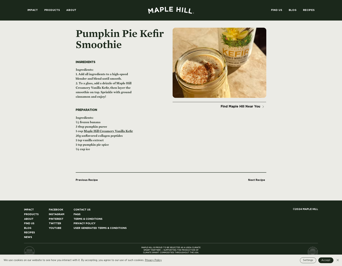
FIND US (29, 223)
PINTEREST (56, 219)
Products (31, 214)
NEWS (28, 237)
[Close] (338, 260)
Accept (325, 260)
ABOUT (28, 219)
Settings (308, 260)
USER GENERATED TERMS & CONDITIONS (100, 228)
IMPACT (29, 210)
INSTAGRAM (56, 214)
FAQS (77, 214)
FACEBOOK (56, 210)
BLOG (27, 228)
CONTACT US (82, 210)
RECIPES (29, 232)
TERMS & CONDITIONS (88, 219)
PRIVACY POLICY (84, 223)
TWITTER (55, 223)
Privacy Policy (153, 260)
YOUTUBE (55, 228)
